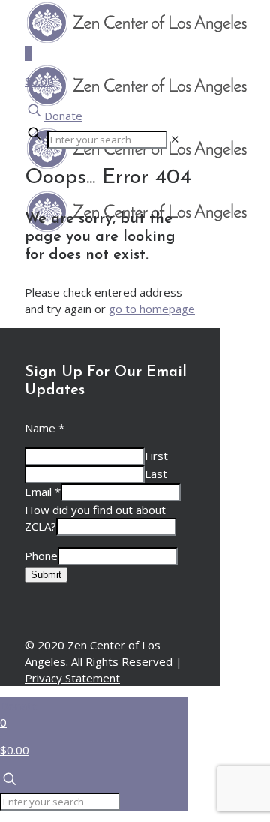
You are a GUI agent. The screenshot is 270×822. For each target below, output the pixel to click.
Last (156, 473)
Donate (63, 115)
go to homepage (152, 308)
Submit (46, 574)
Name (44, 427)
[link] (175, 138)
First (156, 455)
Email (43, 491)
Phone (41, 555)
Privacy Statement (72, 677)
